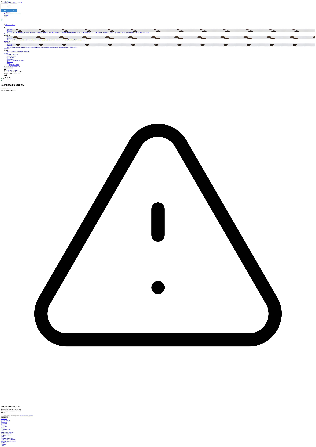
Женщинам (7, 34)
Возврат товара (11, 56)
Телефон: (3, 412)
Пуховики (60, 47)
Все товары (10, 32)
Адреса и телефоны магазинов (12, 13)
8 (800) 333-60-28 (6, 2)
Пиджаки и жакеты (86, 32)
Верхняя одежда (18, 32)
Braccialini (7, 48)
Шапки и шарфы (62, 39)
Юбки (65, 32)
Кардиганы (45, 32)
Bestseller (9, 29)
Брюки (44, 39)
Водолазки (33, 32)
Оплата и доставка (12, 54)
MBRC (28, 51)
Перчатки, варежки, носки (141, 32)
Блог (5, 16)
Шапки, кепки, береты (111, 32)
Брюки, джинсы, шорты (73, 32)
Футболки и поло (97, 32)
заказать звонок (9, 68)
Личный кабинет (10, 25)
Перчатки (76, 39)
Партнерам (7, 12)
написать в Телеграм (11, 70)
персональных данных (26, 415)
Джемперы (26, 32)
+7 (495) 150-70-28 (17, 2)
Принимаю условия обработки (18, 415)
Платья (51, 32)
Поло (40, 39)
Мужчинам (7, 41)
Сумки (6, 53)
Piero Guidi (23, 51)
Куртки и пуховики (52, 39)
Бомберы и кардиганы (43, 47)
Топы (103, 32)
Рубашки (82, 39)
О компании (10, 57)
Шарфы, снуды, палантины (126, 32)
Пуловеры (39, 32)
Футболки (36, 39)
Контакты (6, 15)
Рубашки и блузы (58, 32)
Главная (3, 89)
